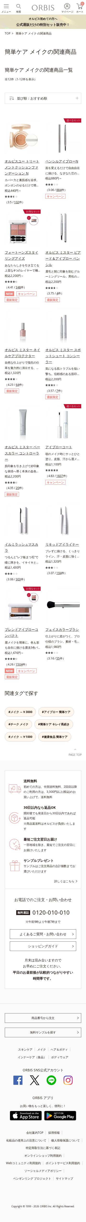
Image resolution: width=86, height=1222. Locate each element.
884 (58, 190)
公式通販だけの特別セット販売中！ (43, 22)
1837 (59, 476)
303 (18, 579)
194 (58, 573)
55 (58, 658)
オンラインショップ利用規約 (43, 1156)
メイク (32, 33)
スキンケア (25, 1049)
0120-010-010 (51, 912)
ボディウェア (59, 1057)
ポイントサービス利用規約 (63, 1163)
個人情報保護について (65, 1140)
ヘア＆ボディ (59, 1049)
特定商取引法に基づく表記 (43, 1148)
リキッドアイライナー (62, 544)
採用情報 (54, 1133)
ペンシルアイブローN (61, 161)
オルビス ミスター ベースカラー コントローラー (22, 453)
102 (16, 202)
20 (17, 488)
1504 (19, 664)
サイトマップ (64, 1178)
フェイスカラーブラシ (62, 629)
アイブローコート (58, 447)
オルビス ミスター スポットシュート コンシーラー (63, 355)
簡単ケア (22, 33)
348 (18, 287)
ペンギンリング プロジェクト (32, 1178)
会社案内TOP (34, 1133)
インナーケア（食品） (32, 1057)
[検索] (18, 5)
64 (17, 385)
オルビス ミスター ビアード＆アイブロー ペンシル (63, 258)
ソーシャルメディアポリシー (43, 1171)
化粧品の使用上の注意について (26, 1140)
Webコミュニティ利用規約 (23, 1163)
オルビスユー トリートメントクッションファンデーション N (22, 167)
